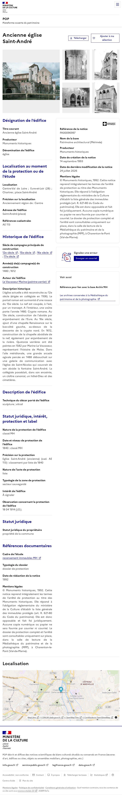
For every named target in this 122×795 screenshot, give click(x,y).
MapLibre (32, 717)
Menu (117, 4)
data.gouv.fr (85, 765)
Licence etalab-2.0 (26, 790)
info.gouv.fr (9, 765)
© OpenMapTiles (71, 717)
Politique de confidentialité (31, 787)
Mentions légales (10, 787)
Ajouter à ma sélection (107, 38)
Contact (40, 775)
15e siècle (25, 252)
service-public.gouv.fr (33, 765)
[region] (61, 695)
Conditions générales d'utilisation (60, 787)
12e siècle (8, 252)
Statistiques (99, 775)
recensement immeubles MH (20, 558)
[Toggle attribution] (116, 717)
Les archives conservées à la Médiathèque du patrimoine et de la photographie (84, 297)
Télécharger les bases (77, 775)
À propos (55, 775)
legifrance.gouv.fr (62, 765)
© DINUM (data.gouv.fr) (51, 717)
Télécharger (80, 38)
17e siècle (9, 256)
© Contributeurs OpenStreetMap (96, 717)
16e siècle (43, 252)
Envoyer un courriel (86, 258)
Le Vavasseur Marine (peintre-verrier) (25, 282)
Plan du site (28, 780)
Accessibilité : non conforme (16, 775)
